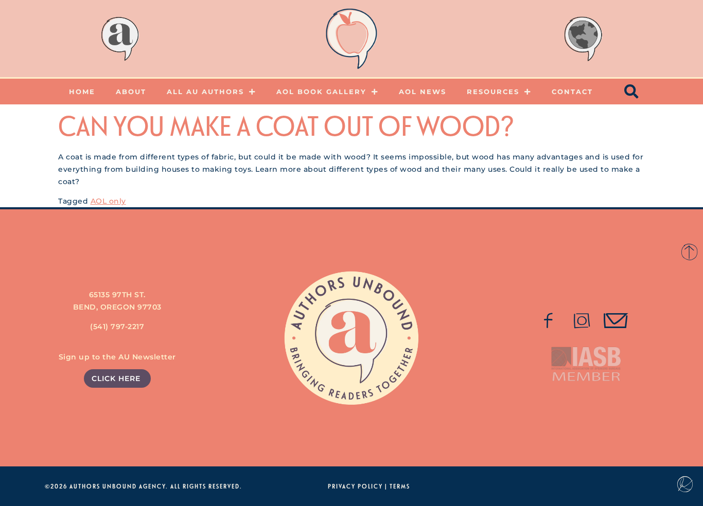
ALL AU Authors (205, 91)
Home (82, 91)
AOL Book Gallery (321, 91)
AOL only (108, 201)
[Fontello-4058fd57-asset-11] (548, 320)
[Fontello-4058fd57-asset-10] (615, 320)
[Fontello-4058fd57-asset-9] (582, 320)
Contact (572, 91)
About (131, 91)
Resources (493, 91)
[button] (632, 91)
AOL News (422, 91)
